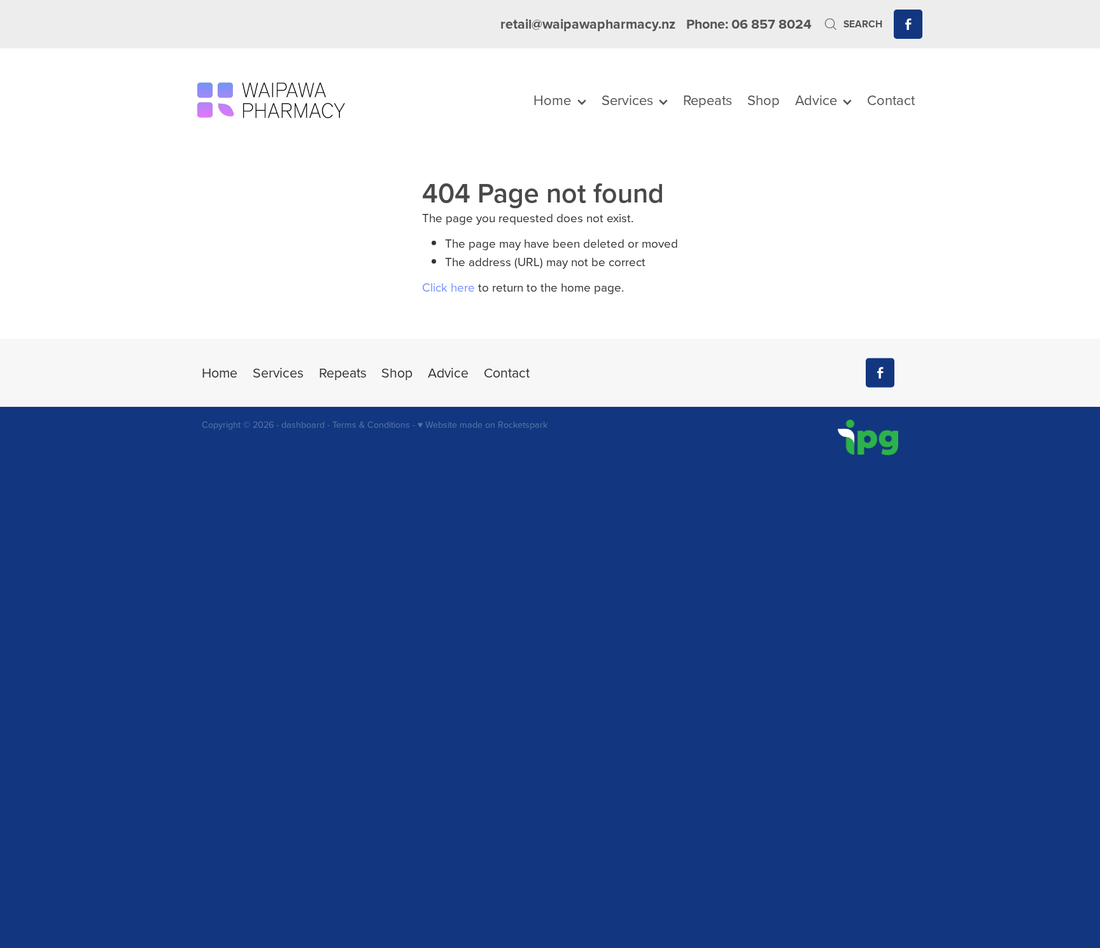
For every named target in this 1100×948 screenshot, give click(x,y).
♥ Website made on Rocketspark (482, 424)
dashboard (303, 424)
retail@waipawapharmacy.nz (587, 24)
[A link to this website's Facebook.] (908, 24)
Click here (448, 286)
